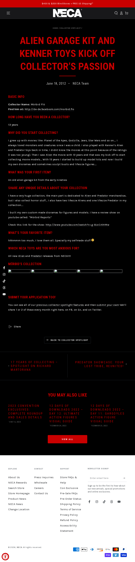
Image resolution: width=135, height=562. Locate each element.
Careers (39, 488)
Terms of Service (70, 509)
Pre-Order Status (70, 498)
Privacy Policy (69, 514)
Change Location (18, 509)
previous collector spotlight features (60, 304)
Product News (17, 498)
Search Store (16, 488)
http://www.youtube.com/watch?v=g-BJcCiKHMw (77, 224)
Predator (102, 195)
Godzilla (74, 140)
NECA (19, 547)
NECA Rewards (17, 482)
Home (55, 28)
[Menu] (8, 13)
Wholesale (40, 482)
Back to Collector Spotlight (69, 340)
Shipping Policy (70, 504)
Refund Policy (69, 520)
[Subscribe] (125, 478)
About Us (14, 477)
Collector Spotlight (70, 28)
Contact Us (41, 493)
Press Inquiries (44, 477)
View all (67, 439)
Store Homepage (18, 493)
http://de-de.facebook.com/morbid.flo (49, 109)
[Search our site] (116, 13)
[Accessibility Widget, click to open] (5, 556)
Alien (49, 154)
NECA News (15, 504)
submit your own (108, 304)
